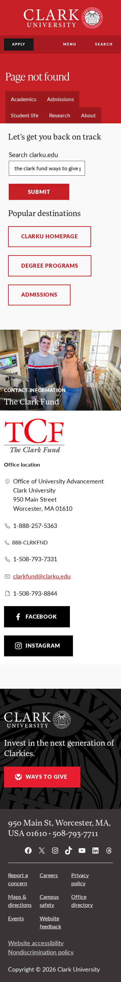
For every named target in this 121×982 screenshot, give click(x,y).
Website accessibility (36, 943)
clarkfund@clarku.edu (42, 576)
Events (16, 918)
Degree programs (49, 265)
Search (104, 44)
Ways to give (46, 776)
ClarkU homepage (49, 236)
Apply (19, 44)
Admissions (39, 294)
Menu (69, 44)
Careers (49, 875)
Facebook (41, 616)
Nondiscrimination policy (41, 952)
